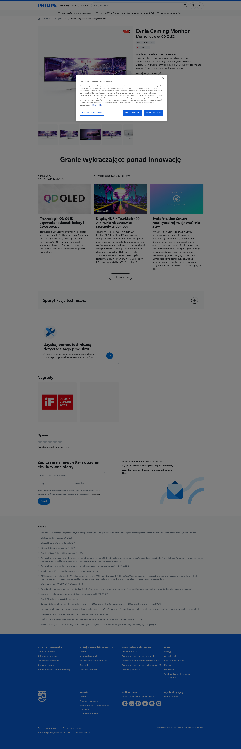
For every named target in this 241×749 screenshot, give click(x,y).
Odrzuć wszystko (132, 112)
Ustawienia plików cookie (92, 112)
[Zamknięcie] (163, 78)
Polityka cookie (96, 105)
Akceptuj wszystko (153, 112)
